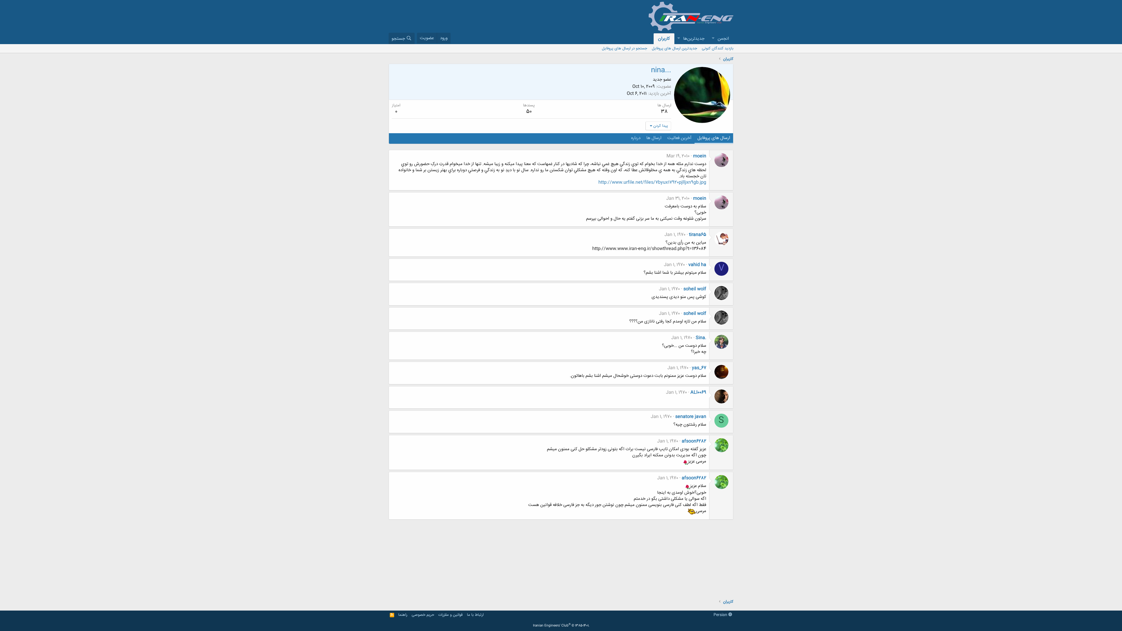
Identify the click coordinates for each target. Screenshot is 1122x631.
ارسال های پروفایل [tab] (713, 138)
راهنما (402, 615)
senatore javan (690, 416)
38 (664, 112)
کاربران (664, 38)
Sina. (701, 337)
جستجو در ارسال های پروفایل (624, 48)
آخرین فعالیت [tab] (679, 138)
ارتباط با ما (475, 615)
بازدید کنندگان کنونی (717, 48)
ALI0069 (698, 392)
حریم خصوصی (423, 615)
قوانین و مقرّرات (450, 615)
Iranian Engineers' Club (561, 625)
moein (699, 156)
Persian (721, 615)
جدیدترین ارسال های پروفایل (674, 48)
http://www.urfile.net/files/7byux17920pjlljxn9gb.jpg (652, 182)
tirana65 (697, 234)
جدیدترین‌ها (693, 38)
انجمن (723, 38)
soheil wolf (694, 289)
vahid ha (697, 264)
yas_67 (699, 368)
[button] (713, 38)
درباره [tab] (635, 138)
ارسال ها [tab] (654, 138)
